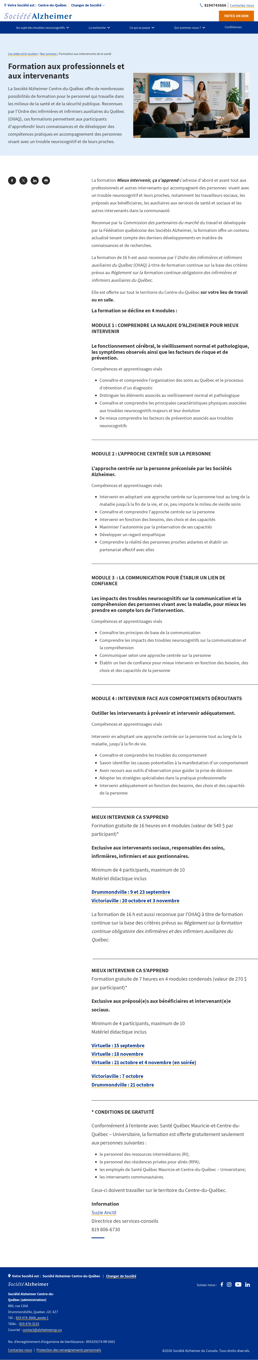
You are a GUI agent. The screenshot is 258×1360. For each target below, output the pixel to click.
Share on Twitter (23, 180)
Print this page (46, 180)
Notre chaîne (238, 1284)
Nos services (48, 54)
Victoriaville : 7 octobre (117, 1076)
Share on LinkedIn (35, 180)
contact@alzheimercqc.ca (42, 1329)
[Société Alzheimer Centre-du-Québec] (38, 16)
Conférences (233, 27)
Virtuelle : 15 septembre (118, 1045)
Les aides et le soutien (23, 54)
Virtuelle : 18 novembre (117, 1053)
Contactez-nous (242, 5)
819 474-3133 (29, 1323)
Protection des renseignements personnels (68, 1350)
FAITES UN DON (236, 15)
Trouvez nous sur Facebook (222, 1284)
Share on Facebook (12, 180)
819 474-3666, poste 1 (32, 1317)
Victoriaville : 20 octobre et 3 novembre (135, 900)
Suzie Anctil (104, 1212)
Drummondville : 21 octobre (123, 1084)
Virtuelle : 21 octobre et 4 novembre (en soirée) (144, 1062)
